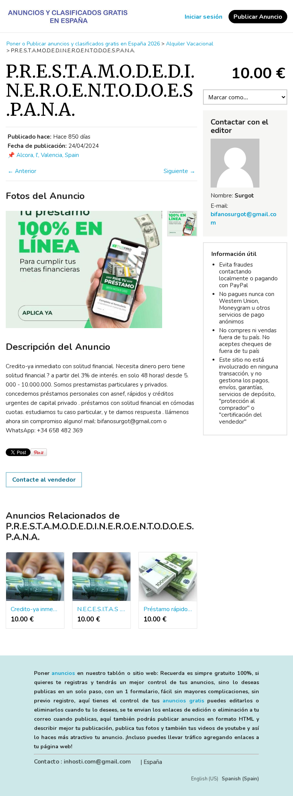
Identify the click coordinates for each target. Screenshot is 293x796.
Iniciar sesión (203, 17)
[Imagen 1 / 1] (84, 269)
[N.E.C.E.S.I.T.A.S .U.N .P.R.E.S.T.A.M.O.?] (101, 576)
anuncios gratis (183, 700)
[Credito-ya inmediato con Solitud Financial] (35, 576)
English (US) (204, 778)
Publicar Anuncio (257, 17)
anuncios (63, 673)
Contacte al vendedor (44, 480)
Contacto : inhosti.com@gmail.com (82, 761)
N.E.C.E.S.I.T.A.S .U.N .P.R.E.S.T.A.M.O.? (101, 609)
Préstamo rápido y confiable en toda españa (167, 609)
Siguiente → (179, 171)
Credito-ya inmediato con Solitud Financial (35, 609)
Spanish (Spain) (240, 778)
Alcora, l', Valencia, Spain (47, 155)
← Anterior (22, 171)
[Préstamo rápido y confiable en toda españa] (168, 576)
